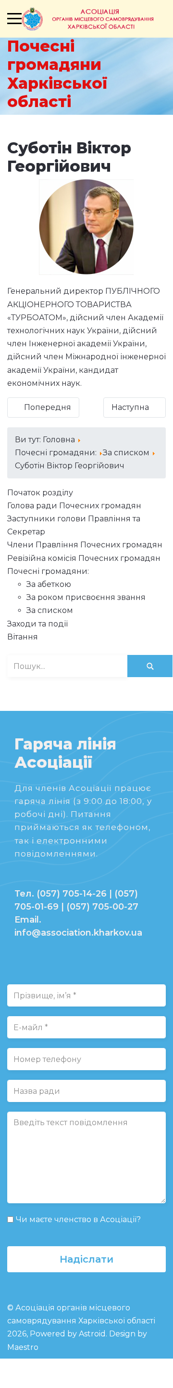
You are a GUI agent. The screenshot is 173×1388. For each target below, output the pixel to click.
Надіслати (86, 1259)
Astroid (92, 1333)
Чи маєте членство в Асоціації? (78, 1219)
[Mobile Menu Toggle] (14, 19)
